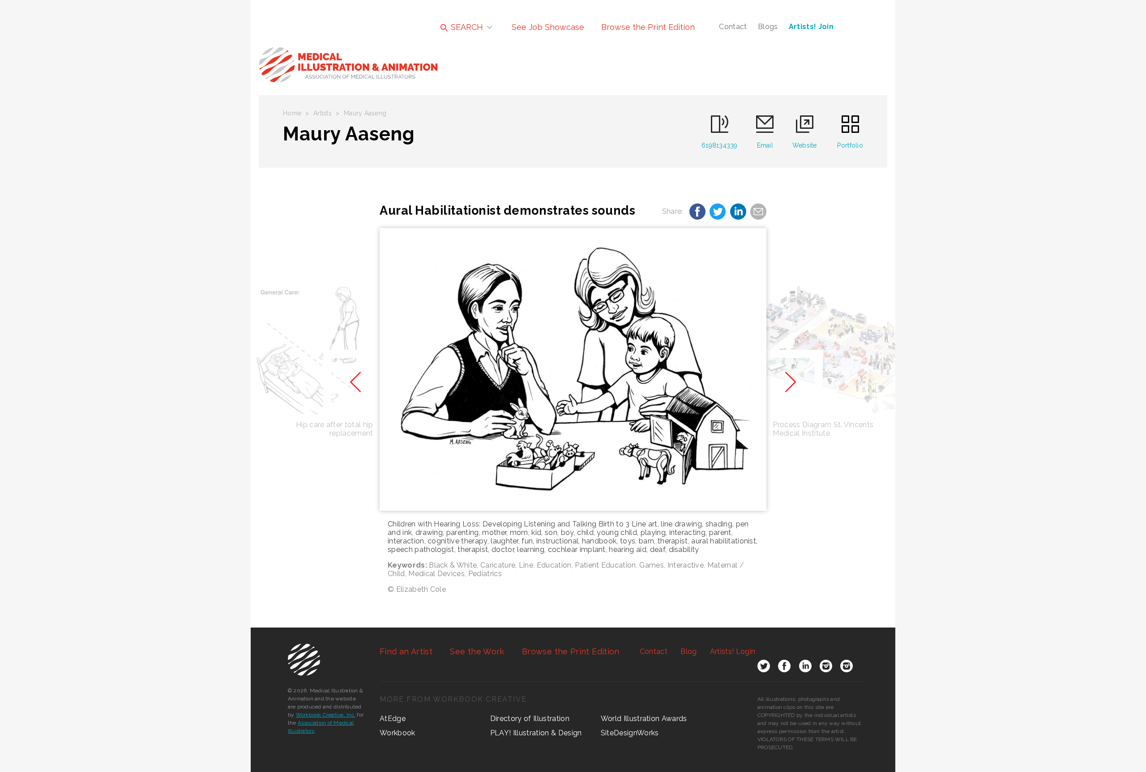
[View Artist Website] (573, 369)
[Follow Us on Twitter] (763, 668)
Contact (733, 26)
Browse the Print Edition (648, 27)
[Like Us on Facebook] (784, 668)
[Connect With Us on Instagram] (826, 668)
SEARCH (466, 27)
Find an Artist (406, 651)
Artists (322, 113)
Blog (688, 651)
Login (732, 651)
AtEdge (393, 718)
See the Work (477, 651)
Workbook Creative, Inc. (326, 715)
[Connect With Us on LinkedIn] (805, 668)
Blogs (768, 26)
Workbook (397, 733)
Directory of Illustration (529, 718)
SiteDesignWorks (630, 733)
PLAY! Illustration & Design (536, 733)
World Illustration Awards (644, 718)
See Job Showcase (548, 27)
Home (292, 113)
